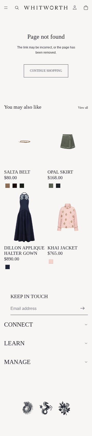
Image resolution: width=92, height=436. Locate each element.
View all (83, 107)
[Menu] (6, 8)
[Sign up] (82, 308)
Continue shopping (46, 71)
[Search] (16, 7)
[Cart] (85, 7)
